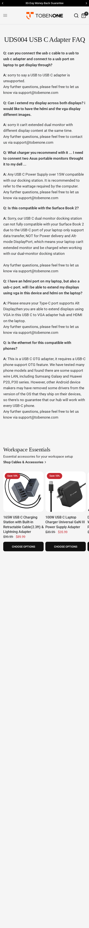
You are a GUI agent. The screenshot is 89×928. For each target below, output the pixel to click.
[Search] (76, 15)
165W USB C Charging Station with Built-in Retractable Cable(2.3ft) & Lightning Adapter (23, 524)
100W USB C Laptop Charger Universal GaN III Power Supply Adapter (65, 522)
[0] (83, 15)
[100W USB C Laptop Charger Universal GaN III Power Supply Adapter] (65, 491)
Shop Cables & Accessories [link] (23, 462)
